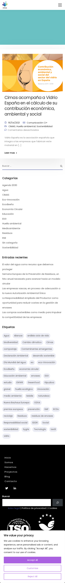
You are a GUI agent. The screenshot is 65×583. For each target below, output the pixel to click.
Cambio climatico (32, 342)
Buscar (6, 496)
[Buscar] (57, 502)
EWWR (19, 382)
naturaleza (43, 395)
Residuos (7, 233)
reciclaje (8, 415)
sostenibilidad (11, 429)
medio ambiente (13, 395)
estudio (8, 382)
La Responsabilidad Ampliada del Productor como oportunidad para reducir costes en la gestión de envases (30, 302)
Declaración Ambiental (16, 355)
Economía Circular (12, 209)
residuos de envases (42, 415)
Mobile (29, 395)
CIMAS (11, 126)
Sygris (26, 429)
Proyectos (11, 471)
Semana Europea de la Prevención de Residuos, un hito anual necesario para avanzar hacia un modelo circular (31, 278)
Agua (5, 190)
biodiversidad (11, 342)
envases (35, 375)
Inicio (8, 457)
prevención (34, 409)
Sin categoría (9, 242)
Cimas (49, 342)
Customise (32, 568)
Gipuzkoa (49, 382)
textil (53, 429)
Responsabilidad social (15, 422)
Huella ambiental (26, 126)
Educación (8, 213)
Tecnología (40, 429)
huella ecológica (24, 389)
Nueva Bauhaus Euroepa (16, 402)
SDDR (35, 422)
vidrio (6, 435)
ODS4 (37, 402)
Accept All (32, 560)
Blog (7, 476)
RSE (4, 237)
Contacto (11, 481)
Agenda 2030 (9, 185)
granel (7, 389)
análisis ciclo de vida (38, 335)
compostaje (10, 348)
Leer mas (10, 153)
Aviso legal (14, 508)
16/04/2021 (14, 122)
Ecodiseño (8, 204)
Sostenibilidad (44, 126)
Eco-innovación (11, 199)
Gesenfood (34, 382)
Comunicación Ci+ (37, 122)
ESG (4, 218)
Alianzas (18, 335)
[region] (32, 556)
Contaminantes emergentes (36, 348)
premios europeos (13, 409)
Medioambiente (11, 228)
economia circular (29, 369)
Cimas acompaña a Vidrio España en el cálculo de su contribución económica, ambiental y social (31, 106)
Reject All (32, 576)
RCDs (56, 409)
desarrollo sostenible (43, 355)
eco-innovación (46, 362)
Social (45, 422)
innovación (43, 389)
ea (32, 362)
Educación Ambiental (15, 375)
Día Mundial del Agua (15, 362)
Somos (9, 462)
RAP (46, 409)
